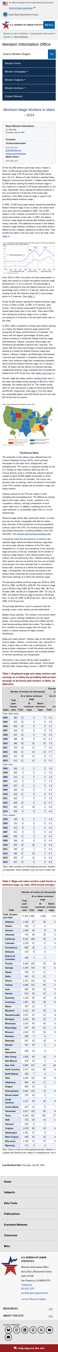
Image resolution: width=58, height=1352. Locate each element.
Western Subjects (14, 79)
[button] (50, 1309)
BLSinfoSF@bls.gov (13, 150)
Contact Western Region (33, 1299)
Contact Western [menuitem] (14, 96)
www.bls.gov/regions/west (16, 154)
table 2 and (41, 373)
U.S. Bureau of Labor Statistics (28, 24)
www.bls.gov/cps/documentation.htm (34, 534)
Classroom (10, 1235)
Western (8, 36)
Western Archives (14, 88)
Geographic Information (42, 33)
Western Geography (15, 71)
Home (7, 1181)
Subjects (9, 1192)
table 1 (31, 296)
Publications (12, 1214)
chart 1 (5, 236)
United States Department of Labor (23, 14)
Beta (7, 1246)
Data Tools (10, 1203)
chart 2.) (51, 373)
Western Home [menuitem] (13, 63)
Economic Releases (15, 1224)
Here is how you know (21, 8)
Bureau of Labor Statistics (16, 33)
